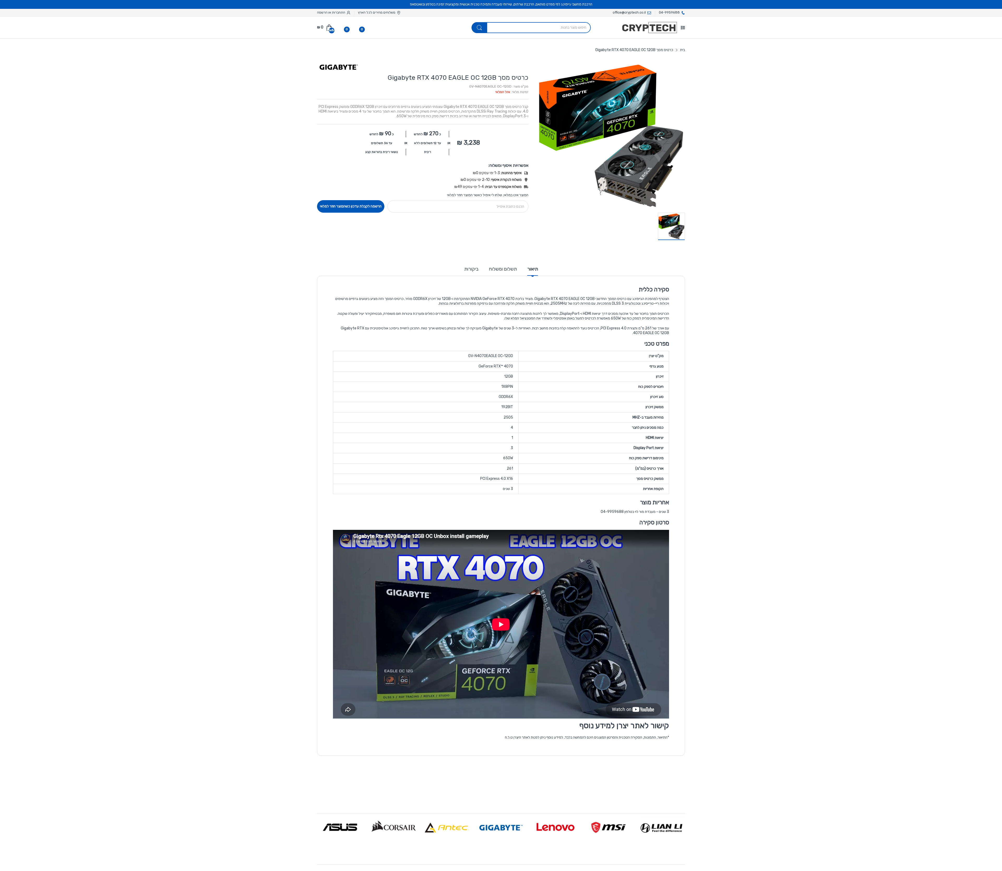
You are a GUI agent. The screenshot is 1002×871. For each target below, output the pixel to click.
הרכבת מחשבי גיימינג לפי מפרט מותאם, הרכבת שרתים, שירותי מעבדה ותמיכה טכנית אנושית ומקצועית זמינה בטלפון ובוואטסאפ (501, 4)
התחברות (338, 12)
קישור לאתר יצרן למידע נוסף (624, 725)
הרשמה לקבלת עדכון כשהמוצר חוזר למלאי (350, 206)
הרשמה (322, 12)
